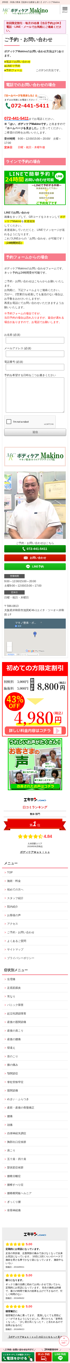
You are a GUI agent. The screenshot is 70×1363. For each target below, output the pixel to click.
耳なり (11, 996)
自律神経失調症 (16, 1133)
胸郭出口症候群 (16, 1142)
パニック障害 (15, 1004)
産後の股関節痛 (16, 1022)
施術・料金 (14, 880)
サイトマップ (15, 949)
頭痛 (10, 1124)
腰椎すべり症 (15, 1184)
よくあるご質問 (16, 941)
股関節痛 (12, 1090)
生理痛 (11, 979)
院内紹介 (12, 906)
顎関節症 (12, 1073)
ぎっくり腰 (14, 1201)
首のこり (12, 1056)
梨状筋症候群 (15, 1167)
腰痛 (10, 1116)
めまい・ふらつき (18, 1099)
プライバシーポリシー (20, 958)
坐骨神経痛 (14, 1210)
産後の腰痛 (14, 1039)
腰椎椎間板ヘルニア (19, 1193)
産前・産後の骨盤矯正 (20, 1107)
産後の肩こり (15, 1030)
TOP (10, 872)
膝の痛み (12, 1064)
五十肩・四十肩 (16, 1159)
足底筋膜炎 (14, 987)
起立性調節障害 (16, 1013)
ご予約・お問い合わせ (20, 932)
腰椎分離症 (14, 1176)
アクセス (12, 923)
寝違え (11, 1047)
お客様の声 (14, 915)
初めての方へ (15, 889)
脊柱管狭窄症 (15, 1082)
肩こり (11, 1150)
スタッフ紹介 (15, 898)
